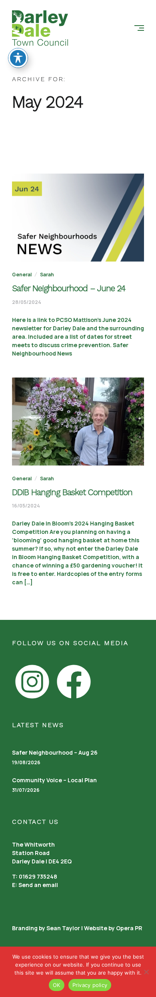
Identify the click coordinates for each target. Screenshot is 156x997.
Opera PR (129, 928)
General (22, 274)
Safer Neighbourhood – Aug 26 (55, 752)
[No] (146, 972)
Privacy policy (90, 985)
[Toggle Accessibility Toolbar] (18, 58)
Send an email (38, 885)
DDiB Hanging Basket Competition (72, 492)
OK (56, 985)
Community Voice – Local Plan (54, 780)
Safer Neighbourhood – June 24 (68, 288)
